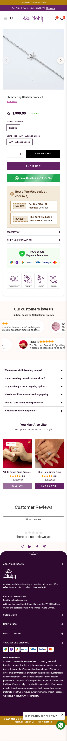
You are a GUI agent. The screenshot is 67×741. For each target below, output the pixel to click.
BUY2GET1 (20, 219)
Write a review (33, 519)
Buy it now (33, 166)
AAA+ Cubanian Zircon (19, 142)
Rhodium (13, 128)
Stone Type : (23, 136)
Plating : (15, 121)
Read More (12, 101)
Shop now (50, 8)
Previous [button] (6, 60)
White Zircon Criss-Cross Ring (17, 472)
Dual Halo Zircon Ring (49, 472)
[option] (33, 59)
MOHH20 (19, 206)
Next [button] (60, 60)
